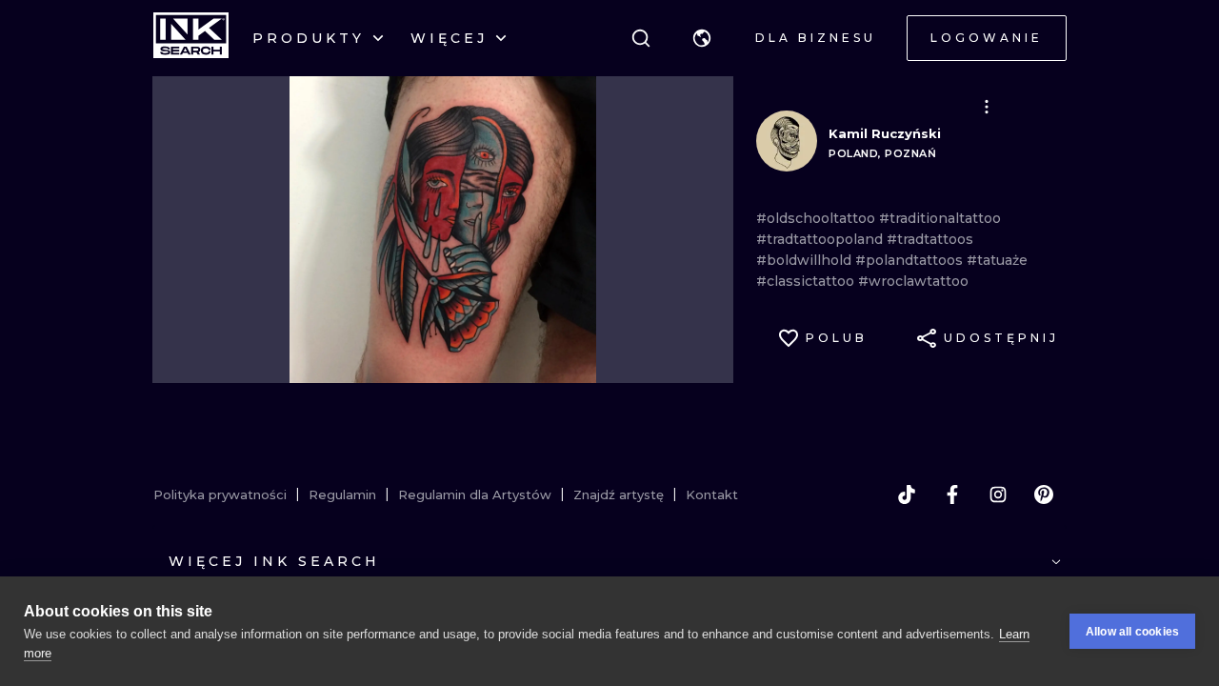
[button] (702, 38)
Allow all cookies (1132, 631)
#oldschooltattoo (817, 218)
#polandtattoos (911, 260)
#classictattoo (807, 281)
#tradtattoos (930, 239)
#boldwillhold (805, 260)
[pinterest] (1044, 494)
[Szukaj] (641, 38)
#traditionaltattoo (940, 218)
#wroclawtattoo (913, 281)
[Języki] (702, 38)
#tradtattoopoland (821, 239)
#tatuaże (997, 260)
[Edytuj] (986, 107)
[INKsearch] (191, 38)
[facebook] (952, 494)
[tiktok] (906, 494)
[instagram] (998, 494)
